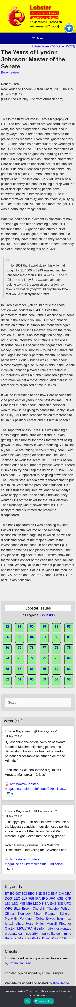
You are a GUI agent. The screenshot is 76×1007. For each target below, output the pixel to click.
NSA (45, 903)
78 (32, 648)
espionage (63, 928)
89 (44, 626)
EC (12, 893)
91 (19, 626)
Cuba (39, 918)
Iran (60, 918)
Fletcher (65, 923)
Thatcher (53, 908)
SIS (60, 903)
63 (69, 669)
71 (44, 658)
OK (27, 1001)
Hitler (40, 923)
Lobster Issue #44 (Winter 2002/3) (53, 46)
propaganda (13, 933)
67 (19, 669)
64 (56, 669)
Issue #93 (47, 615)
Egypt (50, 918)
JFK (52, 898)
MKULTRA (24, 928)
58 (56, 679)
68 (7, 669)
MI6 (29, 903)
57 (69, 679)
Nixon (38, 913)
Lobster (40, 7)
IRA (38, 898)
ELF (24, 898)
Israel (9, 923)
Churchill (39, 908)
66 (32, 669)
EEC (16, 898)
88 (56, 626)
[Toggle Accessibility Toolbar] (69, 28)
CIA (61, 893)
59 (44, 679)
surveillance (51, 933)
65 (44, 669)
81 (69, 637)
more (54, 26)
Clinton (10, 913)
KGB (60, 898)
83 (44, 637)
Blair (17, 908)
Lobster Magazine (17, 731)
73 (19, 658)
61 (19, 679)
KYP (68, 898)
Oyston (10, 928)
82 (56, 637)
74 (7, 658)
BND (38, 893)
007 (18, 893)
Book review (10, 72)
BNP (54, 893)
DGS (8, 898)
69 (69, 658)
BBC (31, 893)
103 (24, 893)
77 (44, 648)
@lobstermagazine (44, 731)
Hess (30, 923)
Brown (26, 908)
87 (69, 626)
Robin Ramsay (20, 963)
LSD (15, 903)
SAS (53, 903)
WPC (8, 908)
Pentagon (26, 918)
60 (32, 679)
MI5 (22, 903)
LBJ (8, 903)
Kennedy (24, 913)
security (32, 933)
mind (67, 933)
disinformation (44, 928)
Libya (19, 923)
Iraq (68, 918)
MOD (37, 903)
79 (19, 648)
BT (7, 893)
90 (32, 626)
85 (19, 637)
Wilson (66, 908)
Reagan (50, 913)
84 (32, 637)
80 (7, 648)
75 (69, 648)
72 (32, 658)
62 (7, 679)
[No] (71, 997)
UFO (67, 903)
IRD (45, 898)
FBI (31, 898)
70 (56, 658)
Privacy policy (43, 1001)
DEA (68, 893)
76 (56, 648)
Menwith (11, 918)
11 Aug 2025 (12, 736)
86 (7, 637)
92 (7, 626)
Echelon (65, 913)
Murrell (52, 923)
